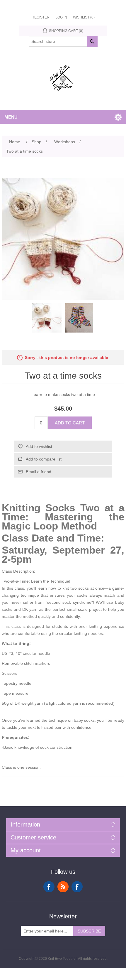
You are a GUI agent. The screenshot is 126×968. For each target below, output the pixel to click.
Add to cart (70, 422)
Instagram (77, 886)
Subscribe (89, 931)
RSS (63, 886)
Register (41, 17)
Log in (61, 17)
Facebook (49, 886)
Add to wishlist (39, 446)
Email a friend (38, 471)
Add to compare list (44, 459)
